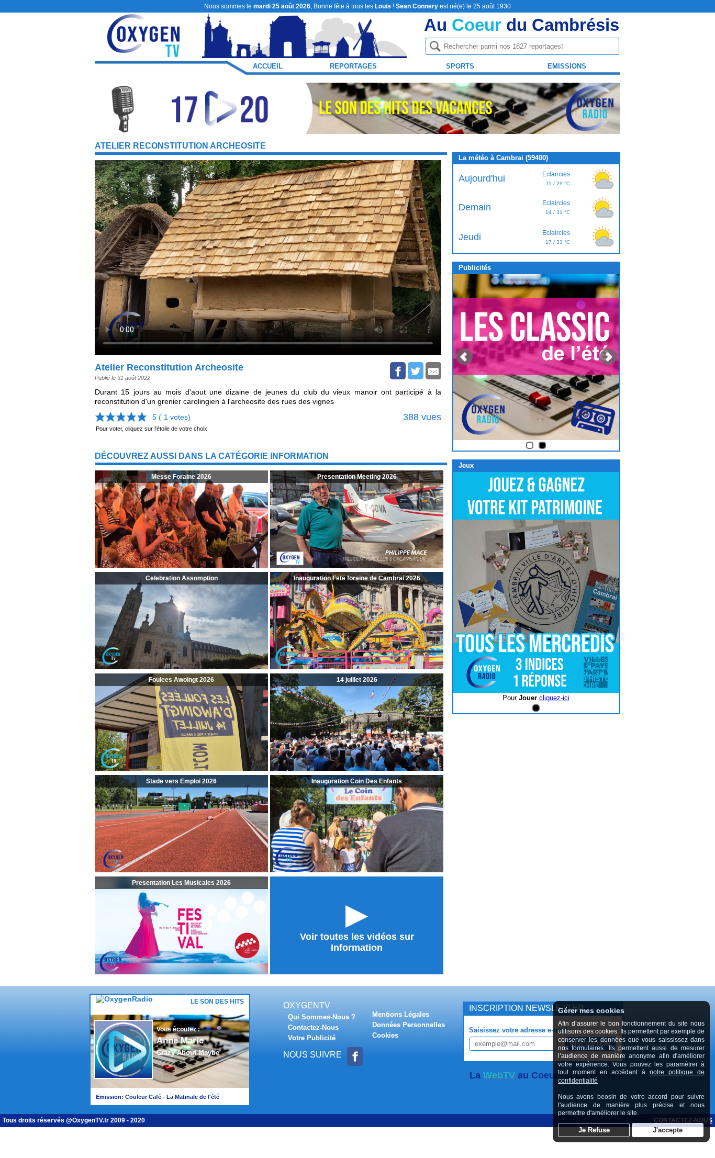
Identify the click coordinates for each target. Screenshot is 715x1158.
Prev (464, 356)
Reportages (353, 66)
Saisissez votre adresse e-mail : (520, 1030)
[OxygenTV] (144, 53)
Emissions (567, 66)
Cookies (385, 1035)
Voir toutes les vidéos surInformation (357, 942)
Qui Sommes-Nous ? (321, 1017)
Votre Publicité (312, 1038)
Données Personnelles (408, 1025)
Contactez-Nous (313, 1027)
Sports (460, 66)
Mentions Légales (400, 1014)
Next (608, 356)
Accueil (268, 66)
